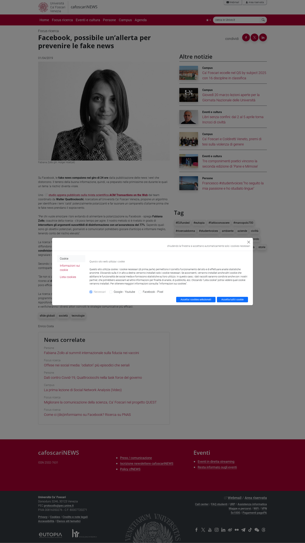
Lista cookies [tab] (68, 277)
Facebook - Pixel (153, 291)
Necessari (100, 291)
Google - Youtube (124, 291)
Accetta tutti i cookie (232, 299)
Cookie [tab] (64, 258)
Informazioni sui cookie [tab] (70, 268)
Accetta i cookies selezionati (196, 299)
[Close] (249, 242)
